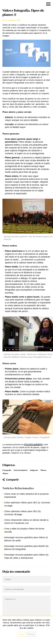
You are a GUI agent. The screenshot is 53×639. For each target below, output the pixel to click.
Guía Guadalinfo (20, 470)
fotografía (6, 470)
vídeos (5, 473)
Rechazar (31, 634)
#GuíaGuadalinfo (33, 444)
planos (43, 470)
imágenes (34, 470)
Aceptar (21, 634)
